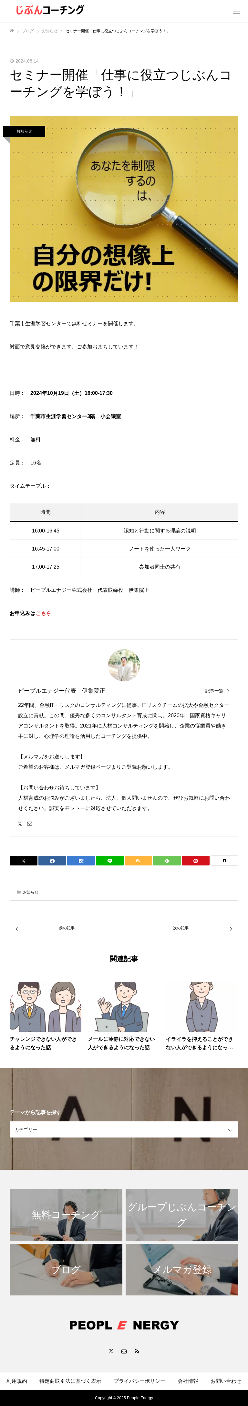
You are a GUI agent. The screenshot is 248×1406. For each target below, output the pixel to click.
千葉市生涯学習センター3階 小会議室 (75, 416)
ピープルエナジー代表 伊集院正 (61, 691)
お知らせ (24, 131)
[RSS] (137, 1351)
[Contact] (29, 823)
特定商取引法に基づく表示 (70, 1381)
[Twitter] (19, 823)
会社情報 (188, 1381)
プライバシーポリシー (139, 1381)
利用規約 (16, 1381)
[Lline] (110, 860)
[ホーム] (12, 31)
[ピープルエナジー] (90, 11)
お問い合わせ (226, 1381)
